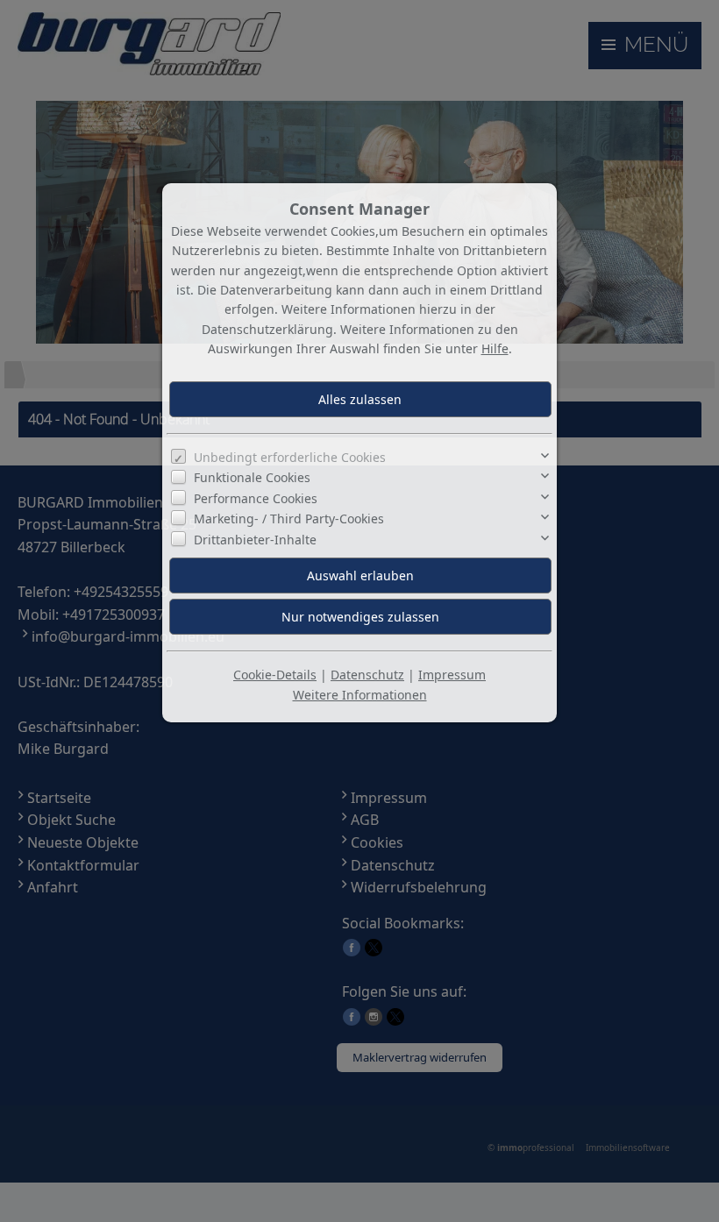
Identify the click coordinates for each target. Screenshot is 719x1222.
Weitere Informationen (360, 694)
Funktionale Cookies (252, 477)
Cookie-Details (275, 674)
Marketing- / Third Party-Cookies (289, 518)
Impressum (452, 674)
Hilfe (495, 348)
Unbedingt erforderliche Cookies (290, 457)
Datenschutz (367, 674)
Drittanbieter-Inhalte (255, 539)
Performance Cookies (255, 498)
